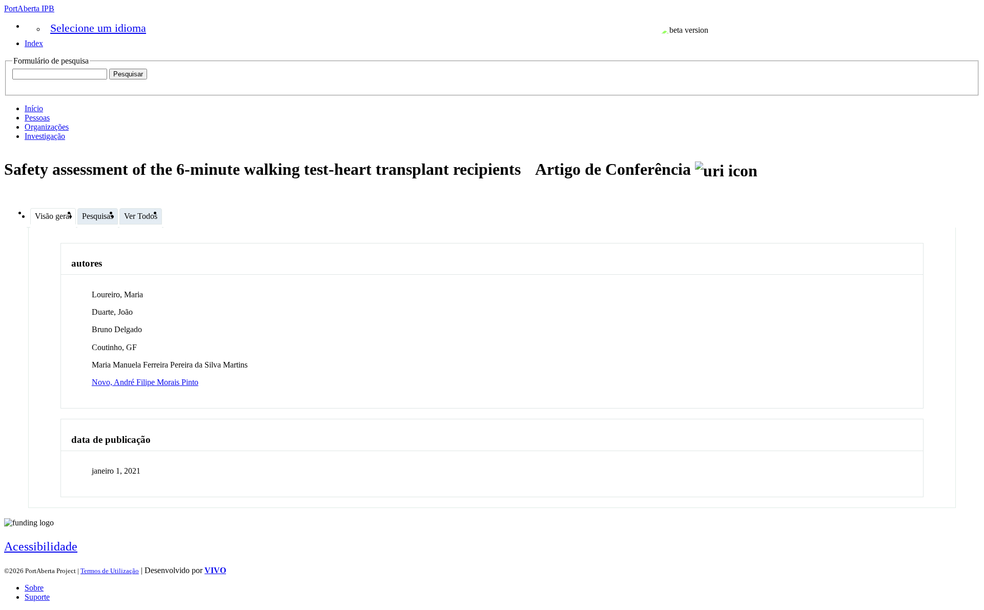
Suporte (37, 597)
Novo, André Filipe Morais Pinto (145, 382)
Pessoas (37, 117)
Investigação (45, 136)
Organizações (47, 127)
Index (34, 43)
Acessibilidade (40, 546)
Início (34, 108)
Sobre (34, 587)
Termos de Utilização (109, 571)
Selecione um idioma (98, 28)
